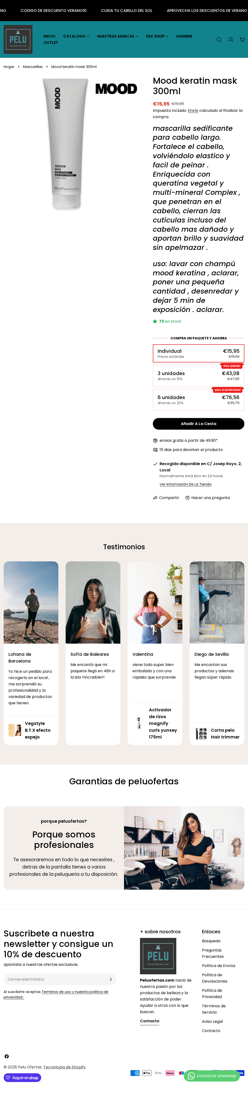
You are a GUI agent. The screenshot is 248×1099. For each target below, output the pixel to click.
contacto (149, 1021)
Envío (193, 110)
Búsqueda (211, 941)
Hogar (9, 66)
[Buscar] (219, 39)
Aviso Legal (212, 1021)
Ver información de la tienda (185, 484)
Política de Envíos (218, 965)
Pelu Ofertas (30, 1067)
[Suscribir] (111, 979)
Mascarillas (33, 66)
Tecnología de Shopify (64, 1067)
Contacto (211, 1030)
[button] (199, 353)
